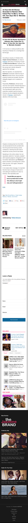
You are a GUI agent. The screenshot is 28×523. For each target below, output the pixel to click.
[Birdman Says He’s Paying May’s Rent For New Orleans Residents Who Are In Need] (14, 440)
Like (12, 201)
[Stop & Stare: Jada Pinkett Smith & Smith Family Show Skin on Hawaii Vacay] (14, 490)
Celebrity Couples (7, 395)
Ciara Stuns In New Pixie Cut (8, 462)
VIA (4, 187)
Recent (11, 353)
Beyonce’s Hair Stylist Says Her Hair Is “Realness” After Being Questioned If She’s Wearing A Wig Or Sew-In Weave (12, 458)
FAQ (14, 515)
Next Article (19, 228)
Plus (17, 201)
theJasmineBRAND (17, 506)
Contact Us (14, 513)
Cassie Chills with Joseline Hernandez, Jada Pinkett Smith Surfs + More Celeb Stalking (13, 482)
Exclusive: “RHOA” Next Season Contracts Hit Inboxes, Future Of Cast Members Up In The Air (18, 347)
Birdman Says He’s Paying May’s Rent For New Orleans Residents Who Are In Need (12, 450)
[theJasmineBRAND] (14, 4)
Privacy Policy (14, 511)
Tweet (6, 201)
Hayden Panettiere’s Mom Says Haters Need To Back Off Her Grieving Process (8, 253)
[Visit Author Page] (5, 213)
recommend (14, 196)
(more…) (16, 359)
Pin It (23, 201)
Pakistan (5, 61)
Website (5, 312)
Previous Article (7, 228)
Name (4, 301)
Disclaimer (14, 509)
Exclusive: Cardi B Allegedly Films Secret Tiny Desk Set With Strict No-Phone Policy (17, 336)
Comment (5, 283)
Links (14, 520)
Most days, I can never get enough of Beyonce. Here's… (16, 367)
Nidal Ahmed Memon (10, 195)
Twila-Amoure (7, 20)
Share (6, 203)
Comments (17, 353)
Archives (14, 516)
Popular (5, 353)
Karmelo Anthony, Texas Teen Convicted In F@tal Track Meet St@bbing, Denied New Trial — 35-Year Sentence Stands (20, 253)
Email (4, 306)
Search (14, 518)
